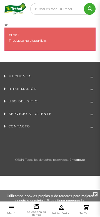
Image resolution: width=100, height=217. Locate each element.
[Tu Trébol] (15, 9)
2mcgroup (77, 160)
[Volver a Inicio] (6, 25)
